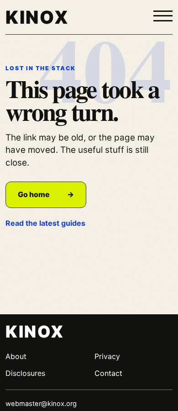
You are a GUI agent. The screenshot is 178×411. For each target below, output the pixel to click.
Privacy (107, 356)
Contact (108, 373)
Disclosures (25, 373)
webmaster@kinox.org (41, 404)
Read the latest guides (45, 223)
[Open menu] (163, 16)
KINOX (37, 17)
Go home (46, 194)
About (15, 356)
